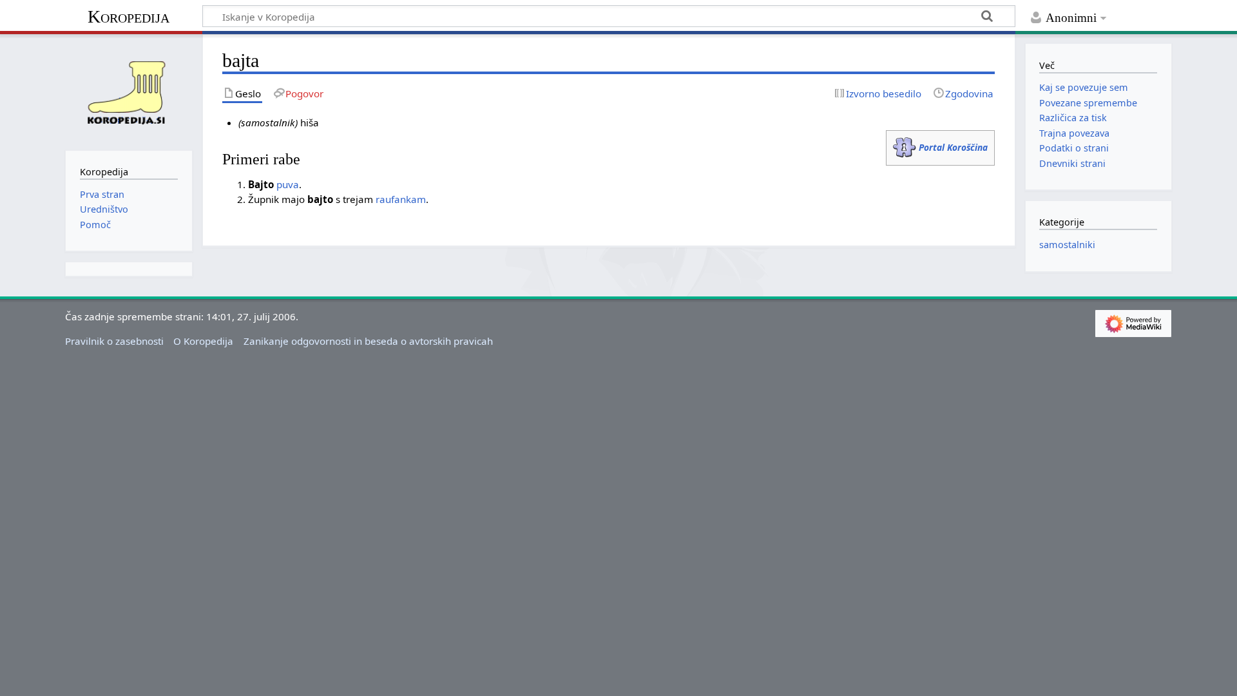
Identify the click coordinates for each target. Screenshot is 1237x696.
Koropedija (128, 16)
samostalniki (1067, 244)
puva (287, 184)
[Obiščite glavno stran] (129, 90)
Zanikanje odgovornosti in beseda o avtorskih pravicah (368, 340)
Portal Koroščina (953, 147)
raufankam (401, 199)
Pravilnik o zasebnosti (114, 340)
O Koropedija (203, 340)
